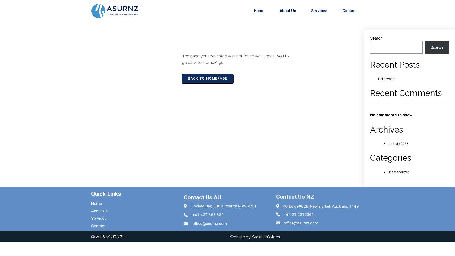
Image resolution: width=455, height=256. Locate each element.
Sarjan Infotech (266, 236)
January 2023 (398, 144)
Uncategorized (399, 172)
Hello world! (386, 79)
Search (376, 38)
